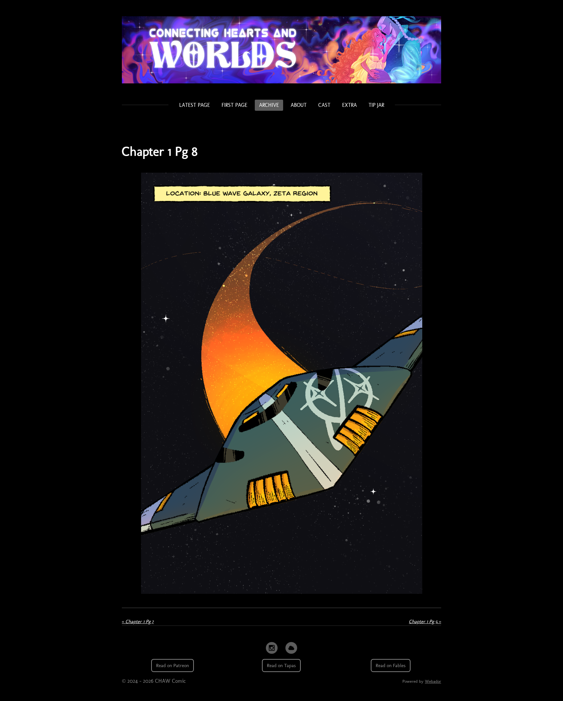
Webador (433, 681)
